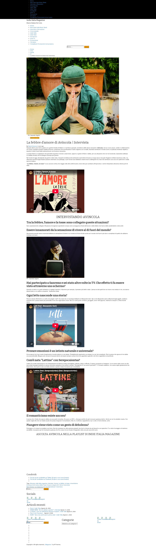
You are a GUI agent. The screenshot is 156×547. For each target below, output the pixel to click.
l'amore (56, 483)
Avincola (32, 483)
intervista (50, 483)
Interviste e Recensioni (36, 4)
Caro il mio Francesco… (37, 513)
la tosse (67, 483)
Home (32, 25)
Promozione (33, 14)
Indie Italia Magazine (36, 20)
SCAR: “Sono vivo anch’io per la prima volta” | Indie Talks (46, 515)
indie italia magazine (41, 483)
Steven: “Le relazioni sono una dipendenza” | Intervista (44, 487)
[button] (73, 96)
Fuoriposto (33, 11)
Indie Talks (33, 7)
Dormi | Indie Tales (35, 508)
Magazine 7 (48, 544)
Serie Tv (32, 12)
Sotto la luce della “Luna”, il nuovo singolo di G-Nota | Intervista (48, 485)
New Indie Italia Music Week (38, 2)
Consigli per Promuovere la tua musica (41, 17)
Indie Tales (33, 9)
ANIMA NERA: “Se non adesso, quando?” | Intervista (45, 510)
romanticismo (74, 483)
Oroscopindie (34, 6)
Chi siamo (33, 16)
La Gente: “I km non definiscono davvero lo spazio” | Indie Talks (48, 511)
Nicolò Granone (33, 146)
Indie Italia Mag (34, 138)
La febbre (61, 483)
